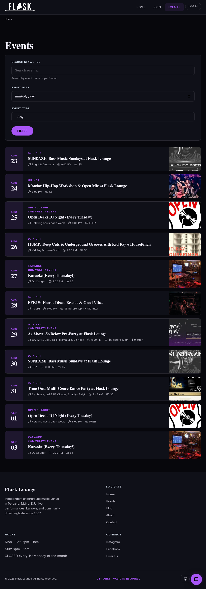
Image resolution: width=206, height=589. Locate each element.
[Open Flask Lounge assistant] (196, 579)
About (110, 515)
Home (140, 7)
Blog (157, 7)
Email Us (112, 556)
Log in (193, 6)
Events (174, 7)
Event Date (20, 87)
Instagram (113, 542)
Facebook (113, 549)
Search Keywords (25, 61)
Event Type (20, 108)
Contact (111, 522)
